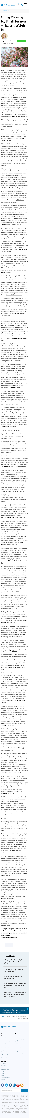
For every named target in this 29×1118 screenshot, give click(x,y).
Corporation (4, 1038)
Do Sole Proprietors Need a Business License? (13, 970)
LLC (2, 1040)
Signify (18, 388)
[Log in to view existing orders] (21, 4)
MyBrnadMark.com (17, 637)
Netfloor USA (24, 116)
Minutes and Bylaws (6, 1056)
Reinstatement (18, 1046)
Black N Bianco (11, 725)
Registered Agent (5, 1054)
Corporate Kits (4, 1058)
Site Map (3, 1079)
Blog (3, 1016)
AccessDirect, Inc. (10, 898)
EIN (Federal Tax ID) (6, 1050)
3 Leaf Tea (8, 140)
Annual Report (18, 1038)
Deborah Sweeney (10, 41)
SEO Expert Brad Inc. (15, 361)
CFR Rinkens (13, 427)
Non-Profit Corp (5, 1044)
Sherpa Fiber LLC (11, 622)
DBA (2, 1046)
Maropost (3, 165)
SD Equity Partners (22, 188)
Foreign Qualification (20, 1040)
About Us (3, 1065)
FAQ (2, 1067)
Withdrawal (17, 1044)
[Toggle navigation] (25, 4)
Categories (5, 10)
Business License (5, 1052)
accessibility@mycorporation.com (16, 1012)
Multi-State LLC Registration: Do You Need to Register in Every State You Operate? (15, 994)
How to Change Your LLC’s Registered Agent (12, 977)
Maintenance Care (12, 544)
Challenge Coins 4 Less (12, 404)
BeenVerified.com (5, 925)
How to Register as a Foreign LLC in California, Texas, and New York (15, 985)
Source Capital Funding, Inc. (18, 466)
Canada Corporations (6, 1042)
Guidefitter (9, 272)
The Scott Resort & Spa (18, 491)
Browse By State (5, 1048)
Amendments (18, 1048)
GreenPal (3, 702)
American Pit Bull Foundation (14, 295)
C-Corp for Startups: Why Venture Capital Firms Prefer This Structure (15, 962)
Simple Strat (11, 793)
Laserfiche (8, 452)
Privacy (2, 1073)
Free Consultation (5, 1077)
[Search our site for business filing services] (18, 4)
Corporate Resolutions (20, 1054)
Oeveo (15, 651)
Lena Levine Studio (18, 773)
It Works (8, 875)
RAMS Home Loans (20, 517)
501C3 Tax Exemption (20, 1050)
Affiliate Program (5, 1069)
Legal (2, 1071)
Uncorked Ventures (16, 225)
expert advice (9, 945)
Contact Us (3, 1063)
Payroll (16, 1052)
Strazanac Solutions (6, 126)
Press (2, 1075)
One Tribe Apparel (6, 252)
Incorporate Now (22, 41)
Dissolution (17, 1042)
